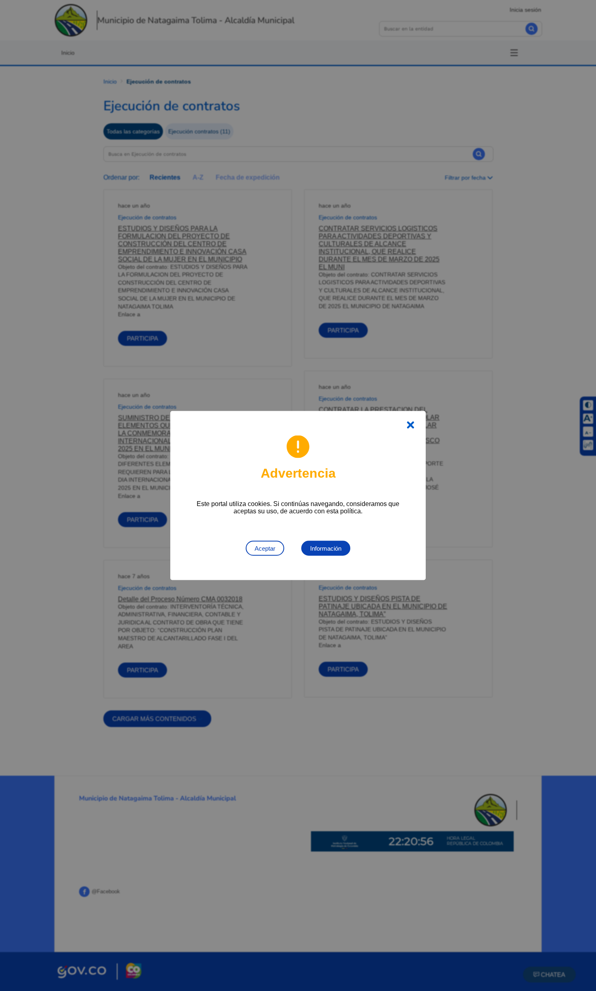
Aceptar (265, 548)
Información (325, 548)
